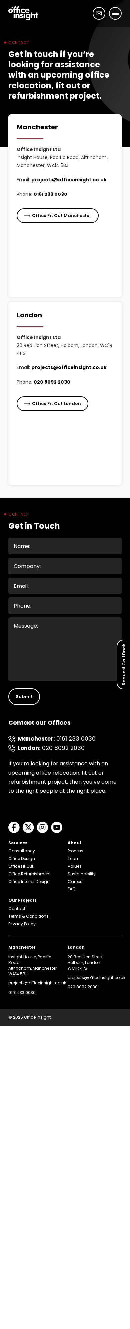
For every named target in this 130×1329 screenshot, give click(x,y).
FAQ (71, 889)
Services (17, 843)
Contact (16, 908)
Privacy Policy (22, 924)
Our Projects (22, 900)
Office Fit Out (20, 866)
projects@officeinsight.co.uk (69, 179)
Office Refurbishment (29, 874)
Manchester (37, 127)
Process (75, 851)
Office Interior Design (29, 881)
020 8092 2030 (52, 382)
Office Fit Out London (56, 403)
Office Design (21, 858)
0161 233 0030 (50, 194)
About (75, 843)
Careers (76, 881)
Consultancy (21, 851)
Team (74, 858)
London (29, 315)
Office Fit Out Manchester (61, 215)
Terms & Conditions (28, 916)
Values (75, 866)
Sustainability (82, 874)
